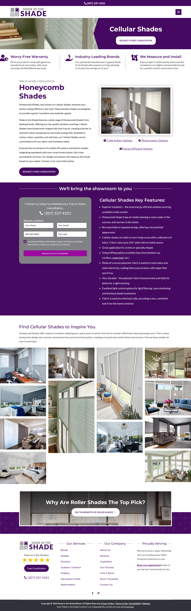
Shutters (65, 561)
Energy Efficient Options (137, 148)
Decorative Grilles (70, 578)
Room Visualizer (109, 578)
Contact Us (106, 584)
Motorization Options (155, 140)
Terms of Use (122, 603)
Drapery (65, 573)
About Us (105, 550)
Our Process (107, 567)
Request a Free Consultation (39, 171)
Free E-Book (107, 573)
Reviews (104, 555)
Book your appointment (149, 565)
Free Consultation (36, 568)
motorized (118, 257)
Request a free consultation (136, 40)
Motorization (68, 584)
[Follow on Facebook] (92, 593)
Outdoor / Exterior (71, 567)
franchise (129, 606)
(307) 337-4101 (57, 213)
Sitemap (146, 603)
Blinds (64, 550)
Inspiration (106, 561)
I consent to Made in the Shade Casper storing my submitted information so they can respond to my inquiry (55, 243)
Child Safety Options (119, 140)
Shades (65, 555)
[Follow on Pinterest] (98, 593)
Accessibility (135, 603)
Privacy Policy (107, 603)
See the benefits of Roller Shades (94, 512)
